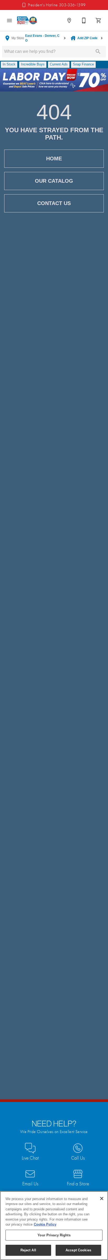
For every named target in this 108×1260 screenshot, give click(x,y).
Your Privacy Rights (53, 1235)
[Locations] (69, 20)
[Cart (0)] (98, 20)
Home (54, 158)
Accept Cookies (78, 1250)
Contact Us (54, 203)
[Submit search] (98, 51)
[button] (9, 20)
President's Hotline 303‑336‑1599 (57, 5)
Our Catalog (54, 181)
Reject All (28, 1250)
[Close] (101, 1198)
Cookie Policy (45, 1224)
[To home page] (27, 20)
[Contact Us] (84, 20)
